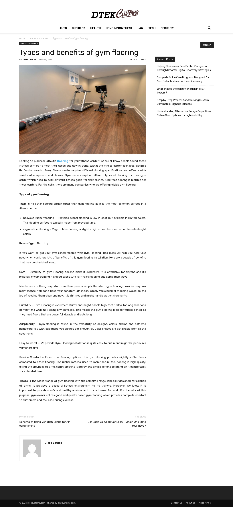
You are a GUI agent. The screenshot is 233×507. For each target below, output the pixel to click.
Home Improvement (119, 28)
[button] (209, 28)
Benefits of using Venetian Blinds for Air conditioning (44, 423)
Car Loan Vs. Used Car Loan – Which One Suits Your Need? (117, 423)
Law (140, 28)
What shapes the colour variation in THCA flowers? (181, 90)
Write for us (205, 503)
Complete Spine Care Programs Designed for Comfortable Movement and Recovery (183, 79)
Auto (63, 28)
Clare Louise (29, 60)
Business (78, 28)
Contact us (176, 503)
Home (22, 38)
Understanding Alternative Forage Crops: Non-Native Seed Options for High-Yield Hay (184, 113)
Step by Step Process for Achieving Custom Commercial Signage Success (183, 102)
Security (167, 28)
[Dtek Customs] (116, 12)
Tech (151, 28)
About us (190, 503)
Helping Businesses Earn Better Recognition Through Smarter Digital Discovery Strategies (184, 68)
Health (95, 28)
